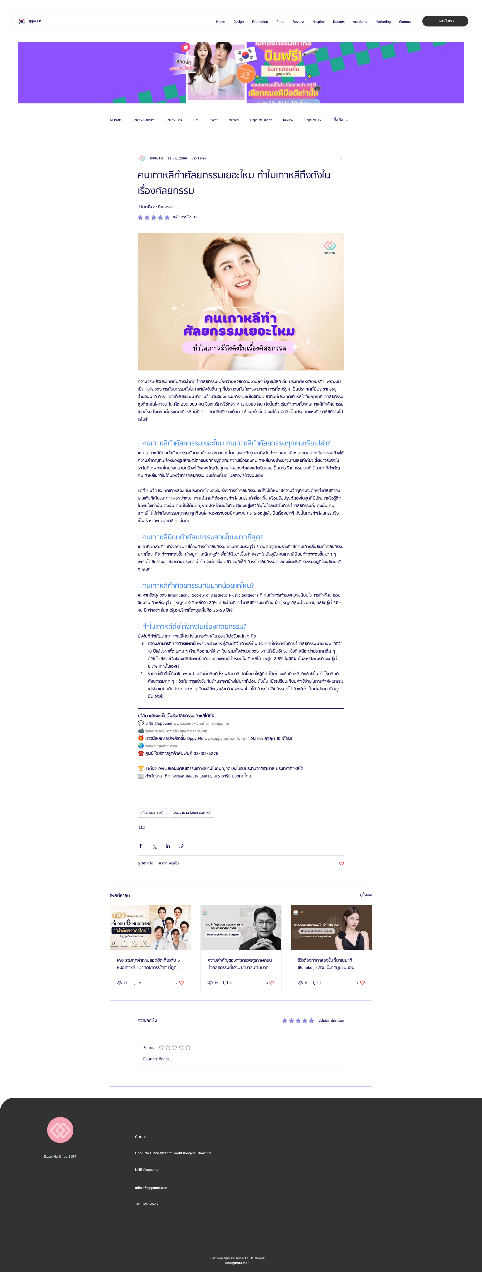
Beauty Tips (174, 120)
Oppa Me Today (261, 120)
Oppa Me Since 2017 (60, 1156)
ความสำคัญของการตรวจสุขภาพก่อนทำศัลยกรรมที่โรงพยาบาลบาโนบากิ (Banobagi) (240, 964)
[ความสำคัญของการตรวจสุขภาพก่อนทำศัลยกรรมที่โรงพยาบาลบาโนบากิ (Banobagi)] (241, 927)
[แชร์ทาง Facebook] (140, 846)
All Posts (116, 120)
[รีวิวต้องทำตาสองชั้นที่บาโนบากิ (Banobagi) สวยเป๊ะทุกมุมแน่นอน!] (331, 927)
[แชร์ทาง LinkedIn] (167, 846)
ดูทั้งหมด (366, 895)
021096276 (151, 1204)
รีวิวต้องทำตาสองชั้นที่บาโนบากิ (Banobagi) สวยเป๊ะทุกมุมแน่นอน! (327, 964)
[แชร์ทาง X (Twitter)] (154, 846)
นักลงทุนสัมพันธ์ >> (237, 1263)
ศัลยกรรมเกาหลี (152, 813)
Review (288, 120)
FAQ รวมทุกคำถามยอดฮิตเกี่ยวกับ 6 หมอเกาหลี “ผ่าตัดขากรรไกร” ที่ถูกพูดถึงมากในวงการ (149, 964)
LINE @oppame (147, 1169)
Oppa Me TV (312, 120)
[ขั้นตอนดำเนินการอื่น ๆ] (341, 158)
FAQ (142, 827)
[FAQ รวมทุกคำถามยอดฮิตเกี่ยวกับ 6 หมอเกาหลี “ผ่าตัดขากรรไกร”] (150, 927)
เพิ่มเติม (337, 120)
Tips (196, 120)
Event (214, 120)
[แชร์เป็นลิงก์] (181, 846)
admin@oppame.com (151, 1187)
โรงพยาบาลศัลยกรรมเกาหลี (192, 813)
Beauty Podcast (144, 120)
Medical (234, 120)
